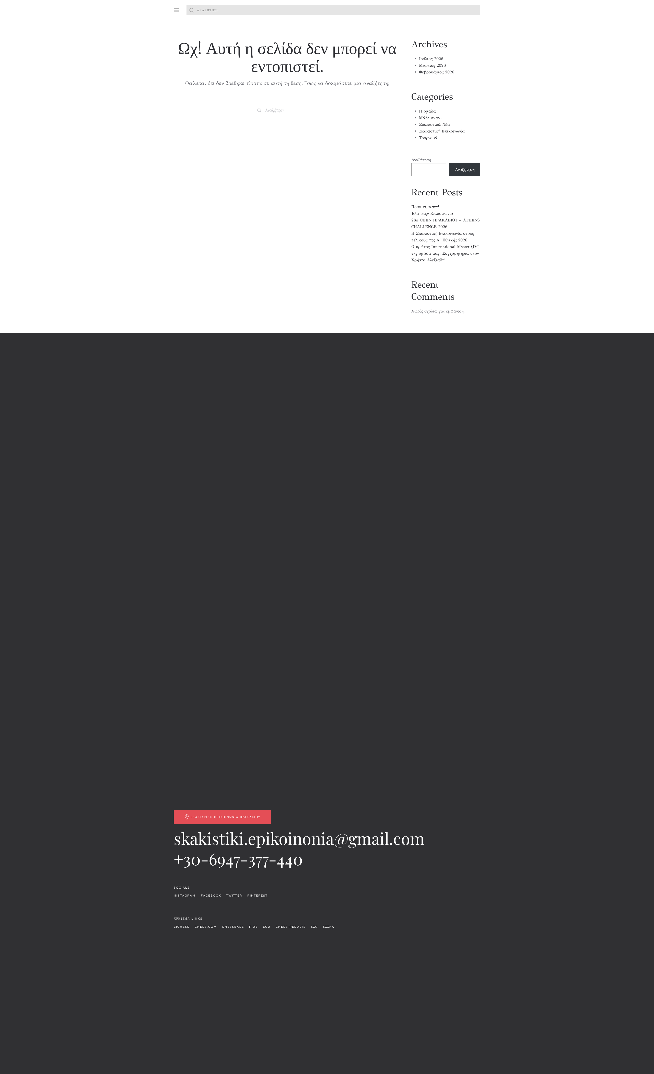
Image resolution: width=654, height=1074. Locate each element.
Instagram (185, 895)
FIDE (253, 926)
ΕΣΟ (314, 926)
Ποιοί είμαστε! (425, 206)
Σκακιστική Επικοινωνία (442, 131)
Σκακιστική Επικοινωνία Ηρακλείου (226, 817)
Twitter (234, 895)
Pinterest (257, 895)
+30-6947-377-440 (238, 858)
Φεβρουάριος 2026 (436, 72)
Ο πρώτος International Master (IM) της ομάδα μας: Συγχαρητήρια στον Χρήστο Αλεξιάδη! (445, 253)
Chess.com (206, 926)
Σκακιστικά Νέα (434, 124)
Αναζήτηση (421, 159)
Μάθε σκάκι (430, 117)
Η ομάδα (427, 111)
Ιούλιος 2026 (431, 58)
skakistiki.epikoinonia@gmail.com (299, 838)
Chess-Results (291, 926)
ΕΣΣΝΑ (328, 926)
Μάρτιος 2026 (432, 65)
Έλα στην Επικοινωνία (432, 213)
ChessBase (233, 926)
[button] (176, 10)
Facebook (211, 895)
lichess (182, 926)
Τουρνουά (428, 137)
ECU (267, 926)
